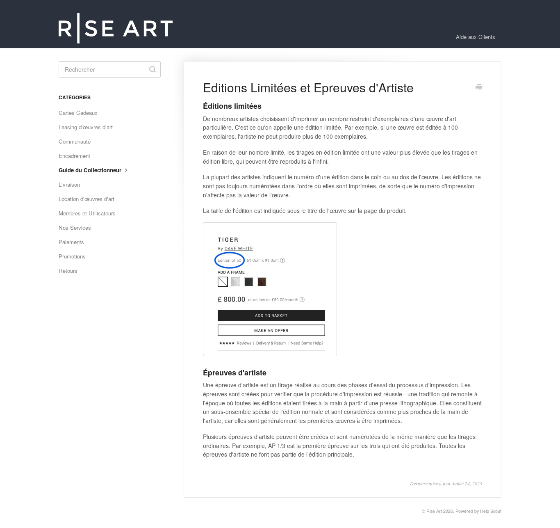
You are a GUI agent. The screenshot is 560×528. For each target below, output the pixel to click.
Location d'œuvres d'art (86, 199)
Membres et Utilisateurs (87, 213)
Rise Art (434, 511)
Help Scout (490, 511)
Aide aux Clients (475, 37)
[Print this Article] (479, 87)
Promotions (72, 256)
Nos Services (75, 227)
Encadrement (74, 156)
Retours (68, 270)
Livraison (69, 184)
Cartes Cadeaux (78, 113)
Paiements (71, 242)
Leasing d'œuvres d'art (86, 127)
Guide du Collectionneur (91, 170)
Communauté (75, 141)
